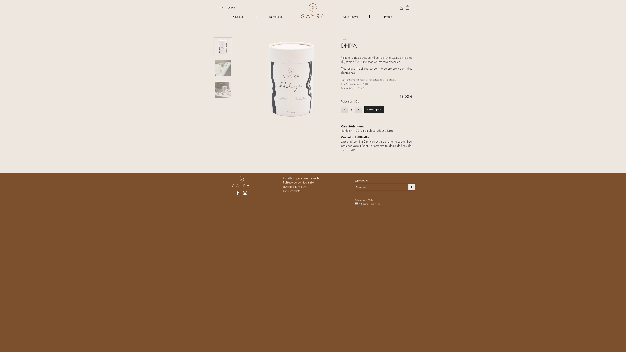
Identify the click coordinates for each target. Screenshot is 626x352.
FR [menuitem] (220, 7)
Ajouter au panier (374, 109)
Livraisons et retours (294, 187)
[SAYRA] (313, 10)
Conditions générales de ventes (301, 178)
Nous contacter (292, 191)
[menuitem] (220, 8)
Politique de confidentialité (298, 182)
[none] (220, 8)
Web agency (364, 203)
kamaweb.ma (375, 203)
